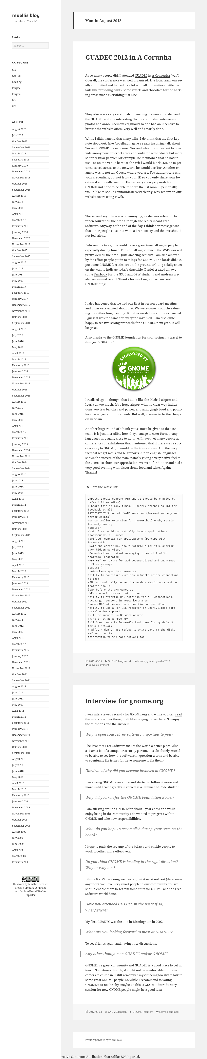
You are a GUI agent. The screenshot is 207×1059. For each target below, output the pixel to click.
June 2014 (18, 486)
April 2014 (18, 498)
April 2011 (18, 710)
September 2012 (21, 607)
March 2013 (19, 571)
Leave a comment (99, 665)
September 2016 (21, 323)
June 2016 (18, 341)
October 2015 (19, 389)
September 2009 (21, 825)
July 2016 (17, 335)
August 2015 (19, 401)
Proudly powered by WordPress (103, 1040)
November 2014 (21, 456)
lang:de (16, 88)
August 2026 (19, 129)
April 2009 (18, 850)
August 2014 (19, 474)
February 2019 (20, 159)
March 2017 (19, 286)
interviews (168, 119)
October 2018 (19, 183)
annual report (107, 279)
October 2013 (19, 529)
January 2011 (20, 729)
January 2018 (20, 232)
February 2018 (20, 226)
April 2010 (18, 783)
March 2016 (19, 359)
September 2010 (21, 753)
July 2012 (17, 619)
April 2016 (18, 353)
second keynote (103, 216)
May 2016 (17, 347)
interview (148, 1012)
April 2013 (18, 565)
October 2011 (19, 674)
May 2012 (17, 632)
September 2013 (21, 535)
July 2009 (17, 838)
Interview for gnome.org (124, 701)
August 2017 (19, 262)
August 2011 (19, 686)
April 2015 (18, 426)
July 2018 (17, 202)
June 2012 (18, 626)
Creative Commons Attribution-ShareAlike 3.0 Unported (30, 891)
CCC (14, 70)
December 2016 (21, 305)
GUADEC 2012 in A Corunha (128, 57)
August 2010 (19, 759)
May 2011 (17, 704)
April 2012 (18, 638)
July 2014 (17, 480)
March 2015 (19, 432)
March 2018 (19, 220)
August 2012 (19, 613)
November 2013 (21, 523)
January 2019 (20, 165)
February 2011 (20, 723)
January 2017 (20, 299)
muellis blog (26, 15)
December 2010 (21, 735)
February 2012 (20, 650)
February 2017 (20, 292)
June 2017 (18, 274)
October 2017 (19, 250)
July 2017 (17, 268)
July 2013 (17, 547)
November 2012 (21, 595)
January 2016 (20, 371)
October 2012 (19, 601)
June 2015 (18, 414)
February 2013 (20, 577)
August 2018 (19, 195)
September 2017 (21, 256)
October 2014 (19, 462)
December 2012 (21, 589)
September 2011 (21, 680)
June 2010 (18, 771)
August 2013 (19, 541)
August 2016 (19, 329)
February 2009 (20, 862)
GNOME (16, 76)
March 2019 (19, 153)
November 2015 (21, 383)
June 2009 (18, 844)
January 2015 (20, 444)
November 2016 (21, 311)
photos (90, 124)
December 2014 (21, 450)
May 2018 (17, 208)
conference (139, 661)
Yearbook (100, 274)
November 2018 (21, 177)
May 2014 (17, 492)
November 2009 (21, 813)
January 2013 (20, 583)
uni (14, 106)
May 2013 (17, 559)
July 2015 (17, 407)
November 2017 (21, 244)
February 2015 (20, 438)
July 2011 (17, 692)
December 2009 (21, 807)
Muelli (32, 884)
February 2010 (20, 795)
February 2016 (20, 365)
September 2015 (21, 395)
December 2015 (21, 377)
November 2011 (21, 668)
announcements (114, 124)
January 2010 (20, 801)
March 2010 (19, 789)
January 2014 (20, 517)
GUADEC (141, 75)
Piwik (119, 197)
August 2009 (19, 831)
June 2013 (18, 553)
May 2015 (17, 420)
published (152, 119)
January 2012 (20, 656)
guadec (151, 661)
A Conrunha (161, 75)
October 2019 (19, 141)
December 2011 (21, 662)
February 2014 (20, 511)
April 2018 (18, 214)
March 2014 (19, 504)
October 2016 (19, 317)
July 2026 (17, 135)
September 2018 (21, 189)
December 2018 (21, 171)
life (14, 100)
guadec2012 (163, 661)
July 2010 (17, 765)
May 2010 (17, 777)
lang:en (16, 94)
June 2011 (18, 698)
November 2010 (21, 741)
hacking (16, 82)
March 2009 (19, 856)
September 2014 (21, 468)
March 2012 (19, 644)
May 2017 (17, 280)
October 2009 (19, 819)
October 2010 (19, 747)
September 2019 (21, 147)
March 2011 (19, 716)
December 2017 (21, 238)
